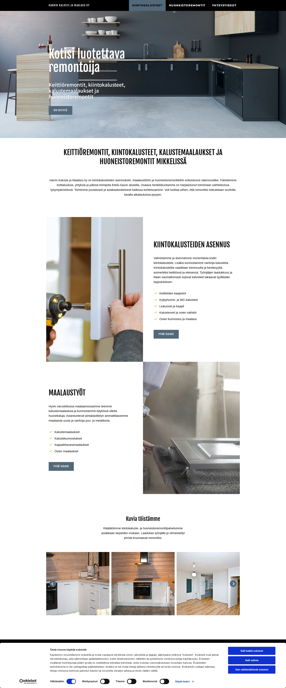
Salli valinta (251, 660)
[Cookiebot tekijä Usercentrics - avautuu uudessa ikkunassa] (28, 681)
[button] (60, 110)
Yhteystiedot (224, 5)
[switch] (105, 681)
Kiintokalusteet (147, 5)
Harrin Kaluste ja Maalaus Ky (69, 5)
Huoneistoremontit (187, 5)
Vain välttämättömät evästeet (251, 669)
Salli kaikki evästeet (251, 650)
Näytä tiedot (182, 681)
